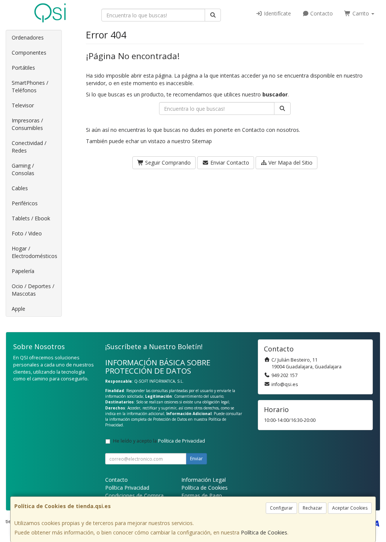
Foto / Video (27, 233)
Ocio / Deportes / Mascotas (33, 289)
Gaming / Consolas (23, 169)
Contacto (321, 13)
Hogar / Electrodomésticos (34, 252)
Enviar (196, 458)
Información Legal (203, 479)
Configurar (281, 508)
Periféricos (25, 203)
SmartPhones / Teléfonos (30, 86)
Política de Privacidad (181, 441)
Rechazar (312, 508)
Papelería (23, 271)
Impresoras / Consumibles (27, 124)
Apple (18, 308)
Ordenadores (28, 37)
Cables (20, 188)
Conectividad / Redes (29, 146)
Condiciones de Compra (134, 495)
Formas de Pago (201, 495)
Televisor (23, 105)
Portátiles (23, 67)
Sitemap (202, 141)
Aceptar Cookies (350, 508)
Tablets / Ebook (31, 218)
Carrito (361, 13)
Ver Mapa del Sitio (289, 162)
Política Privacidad (127, 487)
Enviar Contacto (229, 162)
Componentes (29, 52)
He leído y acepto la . (159, 441)
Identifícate (276, 13)
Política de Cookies (264, 532)
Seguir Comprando (167, 162)
